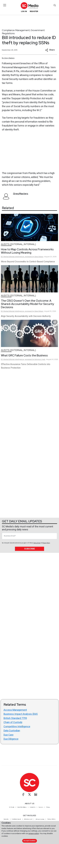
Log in (24, 11)
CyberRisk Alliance (22, 807)
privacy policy (34, 833)
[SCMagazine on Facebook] (23, 794)
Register (34, 11)
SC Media (11, 807)
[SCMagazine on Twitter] (29, 794)
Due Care (8, 734)
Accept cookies (29, 841)
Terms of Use (36, 543)
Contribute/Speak (16, 819)
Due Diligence (11, 738)
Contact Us (32, 807)
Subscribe (29, 549)
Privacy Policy (46, 543)
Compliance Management (16, 30)
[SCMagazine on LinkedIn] (35, 794)
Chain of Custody (13, 722)
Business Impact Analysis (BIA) (21, 713)
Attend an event (28, 819)
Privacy (48, 807)
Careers (41, 807)
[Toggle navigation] (5, 5)
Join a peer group (39, 819)
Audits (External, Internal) (18, 244)
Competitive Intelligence (17, 726)
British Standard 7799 (15, 718)
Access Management (15, 709)
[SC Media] (29, 5)
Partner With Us (51, 819)
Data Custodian (12, 730)
